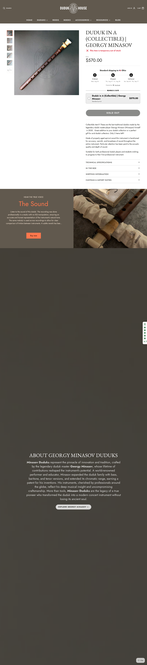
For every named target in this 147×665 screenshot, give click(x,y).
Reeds (56, 20)
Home (29, 20)
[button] (113, 98)
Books (67, 20)
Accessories (82, 20)
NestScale (117, 85)
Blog (118, 20)
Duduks (41, 20)
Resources (102, 20)
